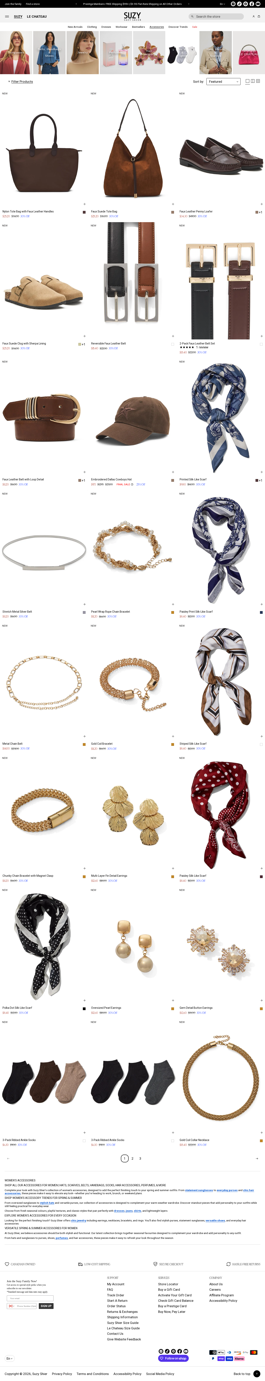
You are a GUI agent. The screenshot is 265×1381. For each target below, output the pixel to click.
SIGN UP (46, 1306)
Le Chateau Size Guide (123, 1328)
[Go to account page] (253, 16)
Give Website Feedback (124, 1339)
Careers (215, 1289)
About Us (216, 1284)
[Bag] (258, 16)
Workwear (121, 26)
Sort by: (198, 81)
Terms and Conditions (93, 1374)
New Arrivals (75, 26)
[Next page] (256, 1158)
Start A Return (117, 1301)
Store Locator (168, 1284)
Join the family (13, 3)
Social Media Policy (160, 1374)
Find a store (33, 3)
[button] (216, 16)
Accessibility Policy (223, 1301)
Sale (194, 26)
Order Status (116, 1306)
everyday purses (227, 1190)
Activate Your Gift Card (175, 1295)
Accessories (157, 26)
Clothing (92, 26)
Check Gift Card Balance (175, 1301)
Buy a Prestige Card (172, 1306)
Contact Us (115, 1334)
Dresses (106, 26)
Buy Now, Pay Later (171, 1312)
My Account (115, 1284)
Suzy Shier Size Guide (123, 1323)
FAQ (110, 1289)
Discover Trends (178, 26)
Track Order (115, 1295)
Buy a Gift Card (169, 1289)
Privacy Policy (62, 1374)
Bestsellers (138, 26)
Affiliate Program (221, 1295)
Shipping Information (122, 1317)
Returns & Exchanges (122, 1312)
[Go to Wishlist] (248, 16)
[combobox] (216, 16)
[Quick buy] (84, 204)
